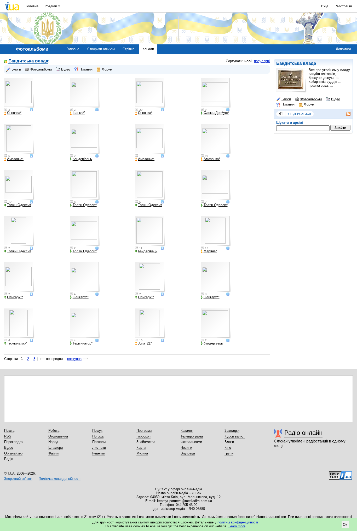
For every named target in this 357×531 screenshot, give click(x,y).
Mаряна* (210, 251)
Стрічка (128, 49)
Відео (335, 99)
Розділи (51, 6)
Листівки (99, 448)
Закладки (231, 431)
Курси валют (234, 436)
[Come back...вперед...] (216, 323)
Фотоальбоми (311, 99)
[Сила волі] (150, 93)
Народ (53, 442)
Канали (148, 49)
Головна (32, 6)
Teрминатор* (17, 343)
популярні (262, 61)
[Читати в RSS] (345, 114)
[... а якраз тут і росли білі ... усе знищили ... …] (85, 93)
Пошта (9, 431)
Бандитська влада (296, 63)
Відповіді (188, 453)
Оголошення (58, 436)
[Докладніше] (31, 110)
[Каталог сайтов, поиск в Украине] (340, 473)
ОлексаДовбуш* (216, 112)
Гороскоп (143, 436)
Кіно (227, 448)
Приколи (99, 442)
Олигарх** (15, 297)
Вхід (324, 6)
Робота (53, 431)
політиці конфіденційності (237, 522)
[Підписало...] (150, 231)
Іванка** (79, 112)
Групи (228, 453)
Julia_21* (145, 343)
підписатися (299, 114)
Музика (142, 453)
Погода (97, 436)
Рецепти (98, 453)
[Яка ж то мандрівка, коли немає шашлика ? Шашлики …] (19, 93)
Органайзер (13, 453)
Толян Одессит (19, 205)
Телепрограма (192, 436)
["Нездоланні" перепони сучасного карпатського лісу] (216, 93)
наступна (74, 359)
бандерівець (82, 159)
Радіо (8, 459)
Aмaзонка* (15, 159)
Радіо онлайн (303, 432)
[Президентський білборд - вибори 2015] (150, 323)
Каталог (187, 431)
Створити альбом (101, 49)
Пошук (97, 431)
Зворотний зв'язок (18, 479)
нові (248, 61)
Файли (53, 453)
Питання (288, 104)
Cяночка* (14, 112)
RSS (7, 436)
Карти (141, 448)
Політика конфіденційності (59, 479)
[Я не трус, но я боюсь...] (85, 139)
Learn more (236, 526)
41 (281, 114)
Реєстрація (343, 6)
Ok (345, 525)
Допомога (343, 49)
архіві (298, 123)
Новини (186, 448)
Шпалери (55, 448)
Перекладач (13, 442)
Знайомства (145, 442)
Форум (309, 104)
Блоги (286, 99)
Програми (144, 431)
